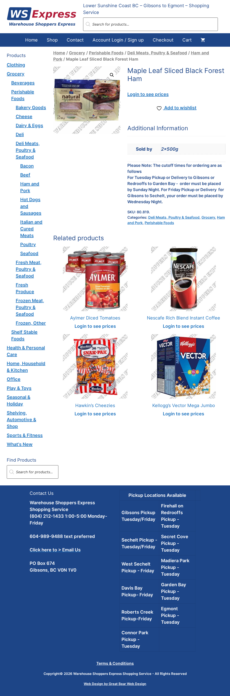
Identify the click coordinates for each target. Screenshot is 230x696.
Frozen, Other (31, 323)
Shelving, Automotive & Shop (21, 419)
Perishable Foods (106, 52)
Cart (187, 40)
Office (13, 379)
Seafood (29, 253)
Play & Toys (19, 388)
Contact (75, 40)
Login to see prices (148, 94)
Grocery (77, 52)
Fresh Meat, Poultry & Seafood (29, 269)
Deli (20, 134)
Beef (25, 175)
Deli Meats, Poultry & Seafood (157, 52)
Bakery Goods (31, 107)
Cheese (24, 116)
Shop (52, 40)
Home (31, 40)
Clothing (16, 65)
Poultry (28, 244)
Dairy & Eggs (29, 125)
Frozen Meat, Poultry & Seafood (30, 307)
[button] (112, 75)
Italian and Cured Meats (31, 228)
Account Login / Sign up (118, 40)
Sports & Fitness (25, 435)
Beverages (23, 83)
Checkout (163, 40)
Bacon (27, 166)
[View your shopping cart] (203, 40)
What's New (20, 444)
